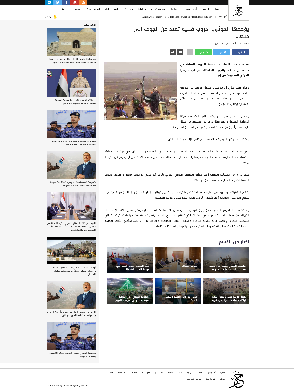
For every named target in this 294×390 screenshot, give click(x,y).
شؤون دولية (158, 9)
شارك (240, 52)
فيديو (110, 372)
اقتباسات (134, 372)
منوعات (129, 9)
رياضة (174, 9)
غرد (221, 52)
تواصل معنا (210, 379)
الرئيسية (219, 9)
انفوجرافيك (93, 9)
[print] (173, 52)
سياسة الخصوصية (194, 379)
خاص (116, 9)
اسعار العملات (122, 372)
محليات (142, 9)
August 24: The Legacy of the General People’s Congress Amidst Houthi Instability (177, 17)
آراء (107, 9)
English (205, 9)
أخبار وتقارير (189, 9)
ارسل (202, 52)
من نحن (222, 379)
